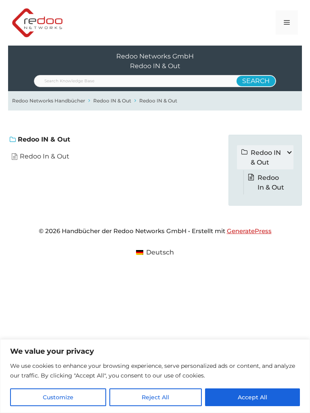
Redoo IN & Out (112, 101)
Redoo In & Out (44, 156)
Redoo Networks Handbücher (48, 101)
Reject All (155, 397)
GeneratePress (249, 231)
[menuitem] (155, 252)
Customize (58, 397)
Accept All (252, 397)
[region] (155, 376)
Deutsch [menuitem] (160, 252)
